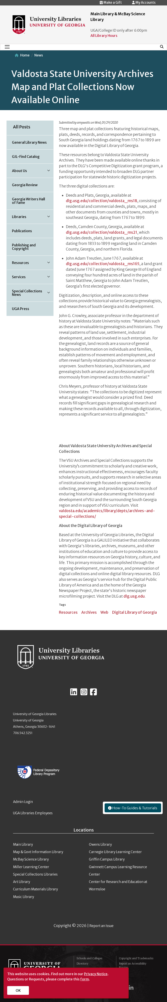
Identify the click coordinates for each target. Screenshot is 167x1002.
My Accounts (145, 2)
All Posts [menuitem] (21, 127)
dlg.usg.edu (134, 596)
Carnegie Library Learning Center (115, 852)
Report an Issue (101, 926)
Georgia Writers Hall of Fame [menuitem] (28, 201)
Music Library (23, 897)
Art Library (21, 882)
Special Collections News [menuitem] (24, 294)
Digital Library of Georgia (134, 612)
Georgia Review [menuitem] (25, 185)
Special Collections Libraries (35, 874)
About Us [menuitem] (17, 172)
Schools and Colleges (89, 958)
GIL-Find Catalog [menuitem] (26, 156)
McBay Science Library (31, 859)
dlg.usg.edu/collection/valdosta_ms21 (101, 232)
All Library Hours (103, 35)
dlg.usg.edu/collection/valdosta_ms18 (101, 200)
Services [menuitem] (16, 278)
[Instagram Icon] (83, 694)
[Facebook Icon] (93, 694)
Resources (68, 612)
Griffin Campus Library (107, 859)
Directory (82, 963)
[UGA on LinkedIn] (131, 987)
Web (104, 612)
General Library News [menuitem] (29, 142)
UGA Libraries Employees (33, 813)
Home (25, 55)
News (38, 55)
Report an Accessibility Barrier (132, 965)
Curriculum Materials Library (35, 889)
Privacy (124, 972)
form (84, 979)
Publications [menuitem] (22, 231)
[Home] (49, 24)
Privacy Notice (95, 974)
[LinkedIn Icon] (73, 694)
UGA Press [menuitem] (20, 309)
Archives (89, 612)
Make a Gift (112, 2)
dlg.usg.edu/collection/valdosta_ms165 (102, 263)
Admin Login (23, 802)
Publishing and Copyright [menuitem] (24, 247)
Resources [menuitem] (18, 264)
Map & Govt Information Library (38, 852)
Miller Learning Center (31, 867)
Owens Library (100, 844)
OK (18, 990)
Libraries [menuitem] (16, 218)
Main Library (23, 844)
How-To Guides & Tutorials (134, 808)
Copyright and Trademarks (136, 958)
